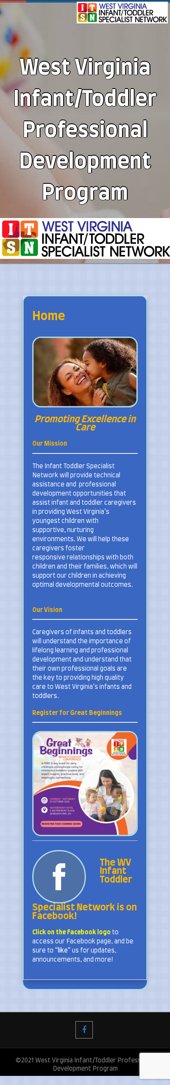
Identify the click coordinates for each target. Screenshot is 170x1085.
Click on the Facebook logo (71, 933)
